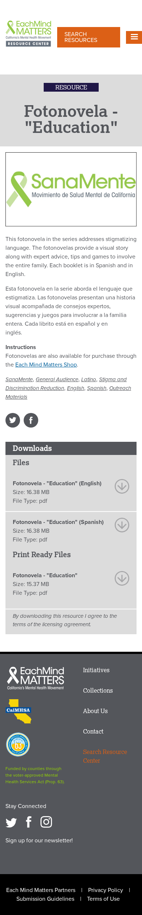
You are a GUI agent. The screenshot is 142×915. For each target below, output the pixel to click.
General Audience (57, 379)
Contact (93, 731)
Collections (98, 690)
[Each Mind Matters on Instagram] (46, 822)
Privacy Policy (105, 890)
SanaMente (19, 379)
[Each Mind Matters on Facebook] (29, 822)
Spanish (96, 388)
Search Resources (80, 37)
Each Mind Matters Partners (40, 890)
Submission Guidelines (45, 899)
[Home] (28, 34)
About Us (95, 711)
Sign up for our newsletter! (39, 840)
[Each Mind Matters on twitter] (11, 822)
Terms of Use (103, 899)
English (75, 388)
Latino (88, 379)
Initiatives (96, 670)
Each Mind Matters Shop (46, 364)
